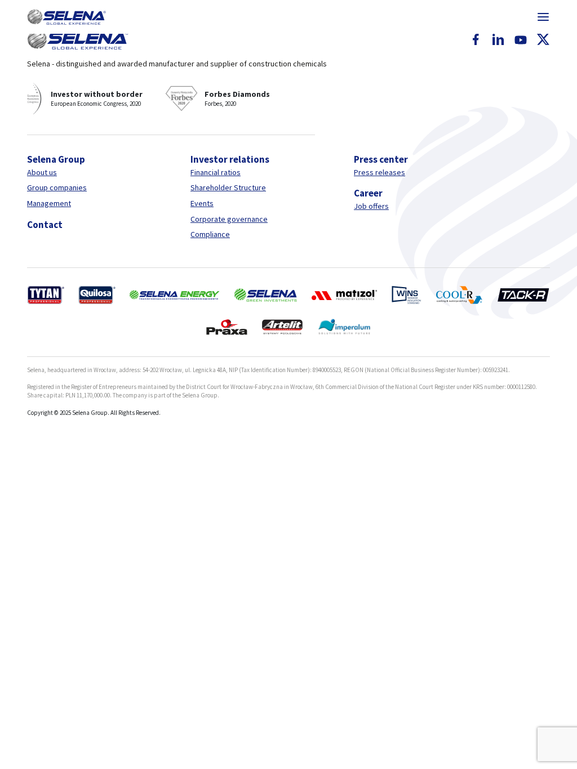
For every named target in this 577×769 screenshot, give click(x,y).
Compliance (210, 234)
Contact (45, 224)
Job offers (371, 206)
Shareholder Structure (228, 187)
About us (42, 172)
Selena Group (56, 159)
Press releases (379, 172)
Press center (381, 159)
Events (202, 203)
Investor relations (229, 159)
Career (368, 193)
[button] (66, 17)
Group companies (57, 187)
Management (49, 203)
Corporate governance (229, 219)
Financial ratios (215, 172)
